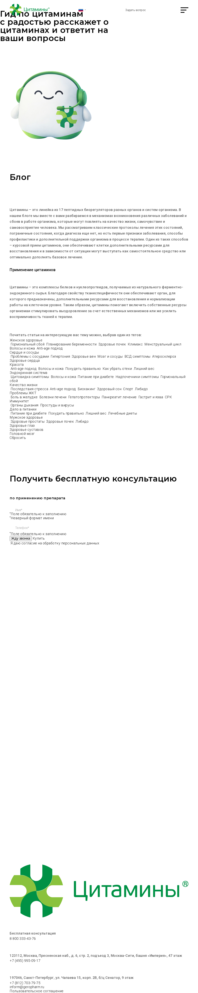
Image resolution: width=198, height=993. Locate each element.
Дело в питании (23, 409)
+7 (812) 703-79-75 (25, 983)
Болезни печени (53, 397)
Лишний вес (144, 369)
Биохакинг (87, 389)
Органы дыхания (25, 405)
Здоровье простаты (28, 421)
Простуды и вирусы (57, 405)
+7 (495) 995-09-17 (25, 961)
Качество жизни (23, 385)
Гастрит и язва (151, 397)
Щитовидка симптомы (30, 377)
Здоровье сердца (25, 360)
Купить (39, 538)
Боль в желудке (25, 397)
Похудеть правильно (83, 369)
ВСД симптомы (138, 356)
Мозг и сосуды (110, 356)
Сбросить (18, 438)
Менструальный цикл (163, 344)
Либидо (141, 389)
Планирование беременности (71, 344)
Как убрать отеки (118, 369)
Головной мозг (22, 434)
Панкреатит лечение (120, 397)
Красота (17, 364)
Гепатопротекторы (84, 397)
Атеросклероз (164, 356)
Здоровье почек (112, 344)
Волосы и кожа (23, 348)
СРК (168, 397)
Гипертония (61, 356)
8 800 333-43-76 (23, 938)
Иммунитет (19, 401)
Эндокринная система (28, 373)
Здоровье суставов (27, 430)
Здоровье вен (84, 356)
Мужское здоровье (26, 417)
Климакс (136, 344)
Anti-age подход (50, 348)
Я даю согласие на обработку (55, 543)
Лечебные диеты (122, 413)
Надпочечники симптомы (138, 377)
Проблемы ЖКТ (23, 393)
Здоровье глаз (22, 425)
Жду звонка (20, 538)
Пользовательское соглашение (37, 991)
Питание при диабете (96, 377)
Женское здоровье (26, 340)
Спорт (128, 389)
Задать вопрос (135, 10)
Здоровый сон (109, 389)
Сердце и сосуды (24, 352)
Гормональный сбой (28, 344)
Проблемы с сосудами (30, 356)
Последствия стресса (30, 389)
